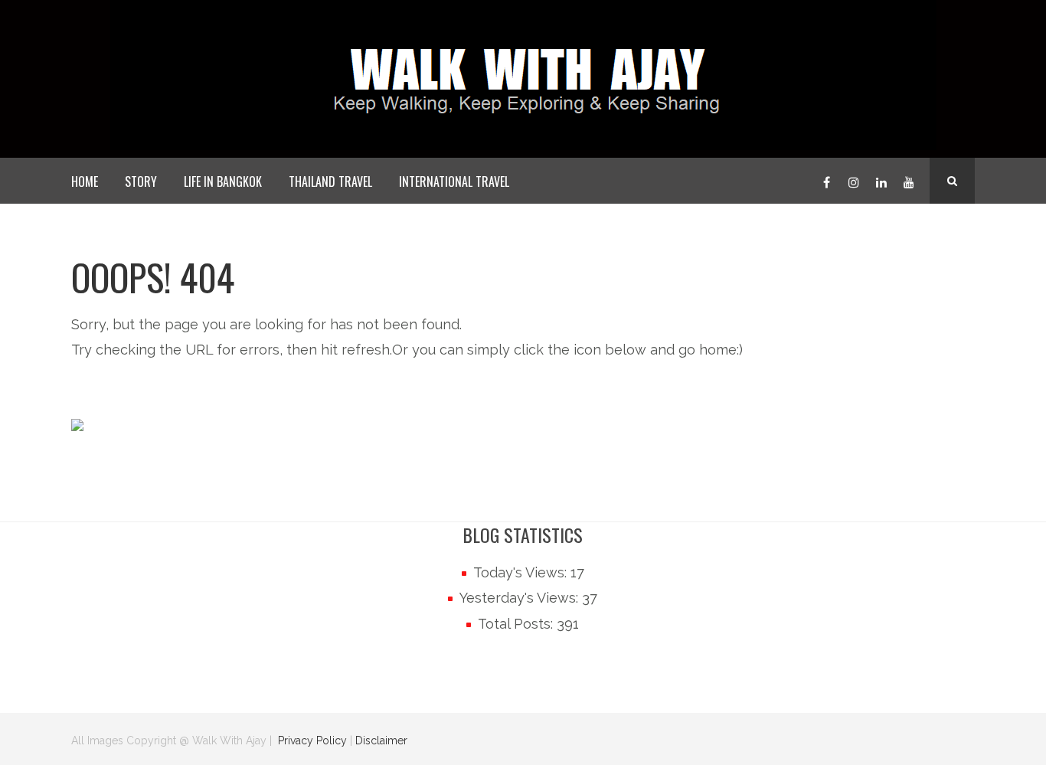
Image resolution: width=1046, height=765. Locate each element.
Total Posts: (517, 624)
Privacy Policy (312, 740)
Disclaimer (381, 740)
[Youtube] (909, 181)
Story (141, 181)
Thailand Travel (330, 181)
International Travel (454, 181)
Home (84, 181)
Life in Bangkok (223, 181)
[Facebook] (826, 181)
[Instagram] (854, 181)
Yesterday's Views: (520, 598)
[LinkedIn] (881, 181)
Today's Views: (521, 572)
